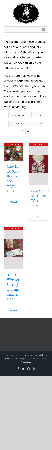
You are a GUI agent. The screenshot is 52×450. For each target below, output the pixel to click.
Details (15, 202)
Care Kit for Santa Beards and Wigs (13, 176)
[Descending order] (41, 115)
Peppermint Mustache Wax (40, 195)
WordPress (26, 362)
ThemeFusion (11, 358)
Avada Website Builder (34, 355)
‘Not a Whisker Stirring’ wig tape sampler (13, 284)
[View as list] (28, 131)
